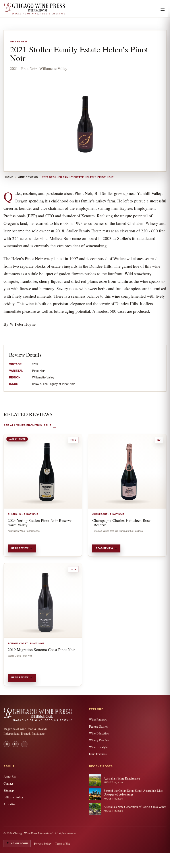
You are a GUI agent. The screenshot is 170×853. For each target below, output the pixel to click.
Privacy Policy (43, 843)
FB (15, 744)
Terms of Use (62, 843)
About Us (9, 776)
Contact (8, 783)
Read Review (20, 548)
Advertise (9, 804)
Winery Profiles (99, 740)
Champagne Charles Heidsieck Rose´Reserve (121, 522)
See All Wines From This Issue (27, 425)
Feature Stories (98, 726)
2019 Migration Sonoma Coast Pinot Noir (41, 649)
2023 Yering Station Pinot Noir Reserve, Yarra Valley (40, 522)
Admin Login (19, 843)
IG (7, 744)
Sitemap (9, 790)
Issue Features (97, 754)
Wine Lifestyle (98, 747)
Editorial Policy (13, 797)
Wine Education (99, 733)
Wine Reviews (28, 177)
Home (9, 177)
